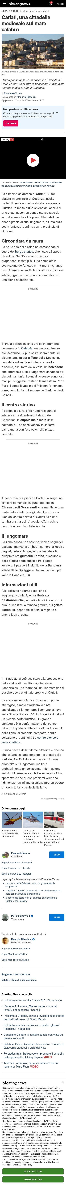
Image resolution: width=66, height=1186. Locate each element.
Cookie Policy (26, 1164)
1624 (4, 1096)
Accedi (60, 3)
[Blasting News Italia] (19, 4)
